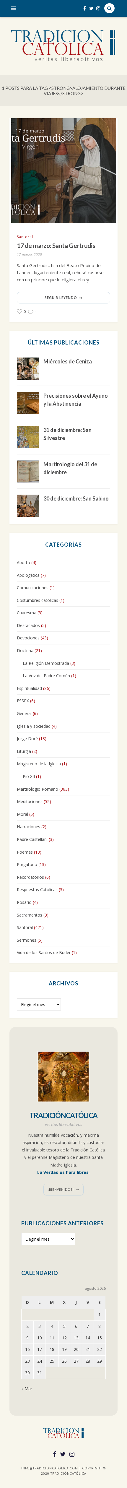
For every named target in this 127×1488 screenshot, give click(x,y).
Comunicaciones (32, 587)
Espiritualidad (29, 688)
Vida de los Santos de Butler (44, 952)
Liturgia (24, 751)
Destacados (28, 625)
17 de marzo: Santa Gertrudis (56, 245)
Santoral (25, 236)
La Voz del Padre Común (46, 675)
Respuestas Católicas (37, 889)
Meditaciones (30, 801)
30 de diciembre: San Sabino (76, 498)
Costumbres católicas (37, 600)
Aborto (23, 562)
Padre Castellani (32, 839)
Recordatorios (30, 877)
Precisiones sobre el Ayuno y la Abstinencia (75, 399)
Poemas (25, 852)
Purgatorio (27, 864)
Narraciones (28, 826)
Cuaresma (26, 612)
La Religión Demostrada (46, 663)
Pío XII (29, 776)
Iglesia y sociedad (34, 726)
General (24, 713)
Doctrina (25, 650)
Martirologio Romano (37, 789)
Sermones (26, 940)
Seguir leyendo (61, 297)
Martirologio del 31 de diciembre (70, 468)
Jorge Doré (27, 738)
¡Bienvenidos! (61, 1190)
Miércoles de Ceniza (67, 361)
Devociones (28, 638)
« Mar (26, 1388)
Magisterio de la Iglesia (39, 763)
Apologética (28, 575)
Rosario (24, 902)
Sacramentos (29, 915)
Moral (22, 814)
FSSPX (23, 701)
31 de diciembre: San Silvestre (67, 434)
